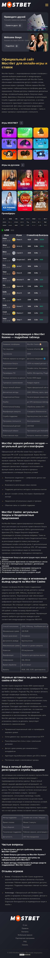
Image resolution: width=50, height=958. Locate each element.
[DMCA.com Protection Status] (25, 955)
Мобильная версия (25, 935)
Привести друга (12, 25)
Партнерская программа (25, 938)
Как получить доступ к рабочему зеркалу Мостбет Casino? (22, 850)
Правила (25, 928)
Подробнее (10, 46)
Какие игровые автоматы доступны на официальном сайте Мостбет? (21, 859)
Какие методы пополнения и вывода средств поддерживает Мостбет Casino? (24, 864)
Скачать (25, 945)
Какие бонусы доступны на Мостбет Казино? (25, 855)
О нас (25, 925)
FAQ (25, 941)
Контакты (25, 932)
